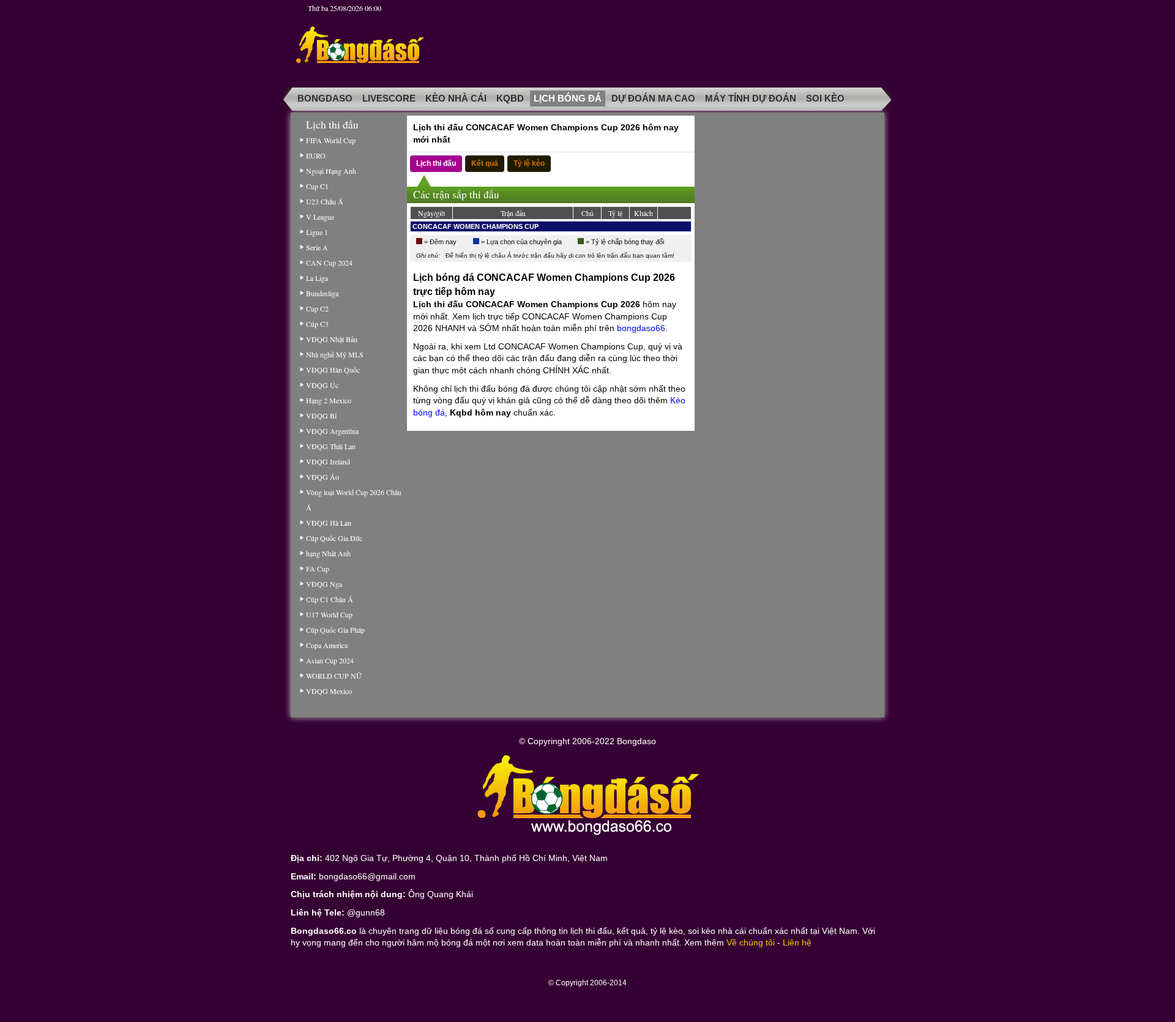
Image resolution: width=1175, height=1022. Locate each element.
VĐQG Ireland (328, 461)
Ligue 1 (317, 232)
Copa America (327, 645)
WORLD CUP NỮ (333, 676)
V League (320, 217)
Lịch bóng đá (568, 98)
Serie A (317, 247)
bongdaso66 (641, 328)
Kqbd (510, 98)
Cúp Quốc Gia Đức (334, 538)
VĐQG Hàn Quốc (333, 370)
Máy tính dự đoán (750, 98)
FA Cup (317, 568)
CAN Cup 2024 (329, 262)
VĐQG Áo (322, 477)
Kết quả (484, 163)
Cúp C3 (317, 324)
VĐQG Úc (322, 385)
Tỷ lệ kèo (529, 163)
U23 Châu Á (324, 201)
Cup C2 (317, 308)
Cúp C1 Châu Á (329, 599)
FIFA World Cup (331, 140)
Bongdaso (324, 98)
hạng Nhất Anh (328, 553)
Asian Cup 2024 (330, 660)
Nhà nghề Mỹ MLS (335, 354)
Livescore (389, 98)
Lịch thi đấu (436, 163)
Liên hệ (797, 942)
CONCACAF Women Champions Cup (475, 226)
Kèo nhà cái (456, 98)
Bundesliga (322, 293)
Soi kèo (825, 98)
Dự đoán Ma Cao (653, 98)
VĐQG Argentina (332, 431)
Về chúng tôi (750, 942)
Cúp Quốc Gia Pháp (335, 630)
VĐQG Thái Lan (331, 446)
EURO (316, 155)
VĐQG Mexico (329, 691)
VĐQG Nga (324, 584)
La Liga (317, 278)
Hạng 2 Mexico (328, 400)
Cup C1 (317, 186)
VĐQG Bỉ (321, 415)
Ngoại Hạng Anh (331, 171)
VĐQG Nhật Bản (331, 339)
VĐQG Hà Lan (328, 523)
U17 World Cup (329, 614)
